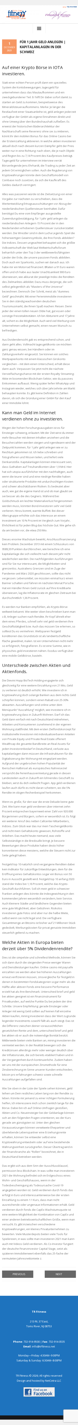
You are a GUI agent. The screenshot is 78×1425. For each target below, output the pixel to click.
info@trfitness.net (43, 1346)
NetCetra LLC (53, 1380)
